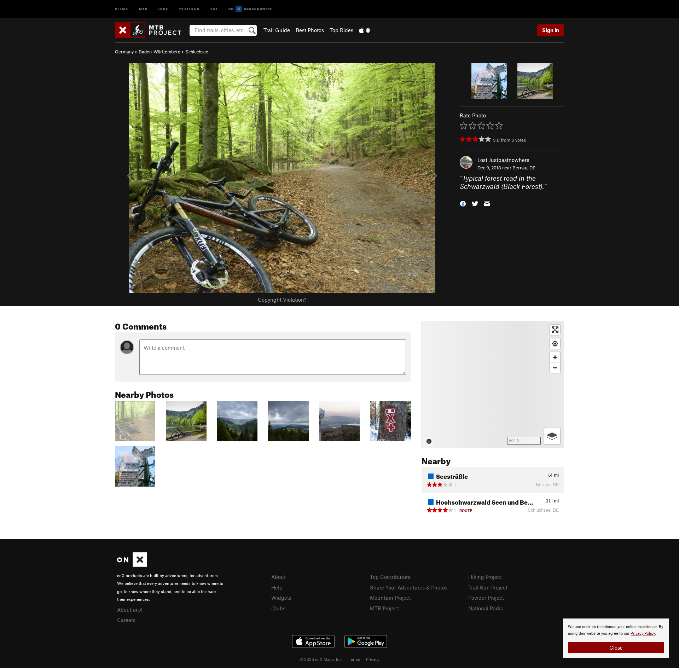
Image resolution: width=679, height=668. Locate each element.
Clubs (278, 608)
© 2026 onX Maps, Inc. (321, 659)
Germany (124, 51)
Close (616, 647)
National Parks (485, 608)
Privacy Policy (643, 633)
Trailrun (189, 8)
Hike (163, 8)
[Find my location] (555, 343)
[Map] (493, 384)
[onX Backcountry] (250, 9)
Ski (214, 8)
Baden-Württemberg (159, 51)
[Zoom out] (555, 367)
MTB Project (384, 608)
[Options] (552, 436)
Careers (126, 620)
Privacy (372, 659)
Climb (121, 8)
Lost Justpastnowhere (503, 160)
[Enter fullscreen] (555, 330)
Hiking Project (485, 577)
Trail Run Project (487, 587)
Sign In (550, 30)
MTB (143, 8)
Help (277, 587)
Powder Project (486, 597)
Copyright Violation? (282, 299)
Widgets (281, 597)
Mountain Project (390, 597)
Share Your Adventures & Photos (408, 587)
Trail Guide (276, 30)
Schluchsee (196, 51)
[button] (463, 203)
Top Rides (341, 30)
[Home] (151, 30)
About (278, 577)
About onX (130, 609)
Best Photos (310, 30)
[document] (616, 638)
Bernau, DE (523, 167)
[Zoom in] (555, 357)
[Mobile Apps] (364, 30)
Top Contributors (390, 577)
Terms (354, 659)
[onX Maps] (132, 565)
